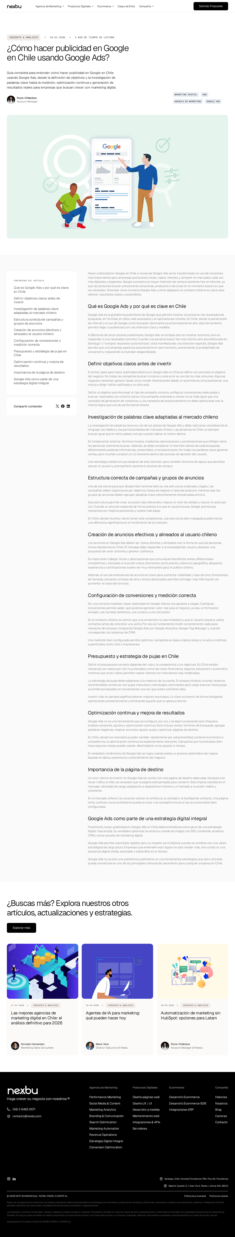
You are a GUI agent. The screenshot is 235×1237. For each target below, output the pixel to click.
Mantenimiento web (146, 1116)
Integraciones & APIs (146, 1122)
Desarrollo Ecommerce (184, 1097)
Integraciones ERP (181, 1110)
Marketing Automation (104, 1128)
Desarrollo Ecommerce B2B (187, 1103)
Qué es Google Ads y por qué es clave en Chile (41, 290)
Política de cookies (218, 1196)
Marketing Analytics (102, 1110)
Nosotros (221, 1103)
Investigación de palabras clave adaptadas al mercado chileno (36, 311)
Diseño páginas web (146, 1097)
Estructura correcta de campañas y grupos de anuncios (38, 322)
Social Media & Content (104, 1103)
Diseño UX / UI (142, 1103)
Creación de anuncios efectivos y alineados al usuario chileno (37, 332)
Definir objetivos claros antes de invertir (37, 300)
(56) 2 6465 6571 (24, 1109)
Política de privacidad (195, 1196)
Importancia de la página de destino (39, 373)
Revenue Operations (103, 1135)
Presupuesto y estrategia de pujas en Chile (40, 353)
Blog (218, 1110)
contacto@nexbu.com (27, 1116)
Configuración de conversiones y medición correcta (37, 343)
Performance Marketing (105, 1097)
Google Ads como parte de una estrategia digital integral (36, 381)
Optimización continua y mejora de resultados (38, 364)
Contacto (221, 1122)
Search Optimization (103, 1122)
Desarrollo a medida (146, 1110)
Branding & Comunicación (106, 1116)
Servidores (140, 1128)
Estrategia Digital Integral (106, 1141)
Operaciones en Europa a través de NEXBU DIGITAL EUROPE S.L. (39, 1221)
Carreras (221, 1116)
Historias (221, 1097)
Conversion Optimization (105, 1147)
